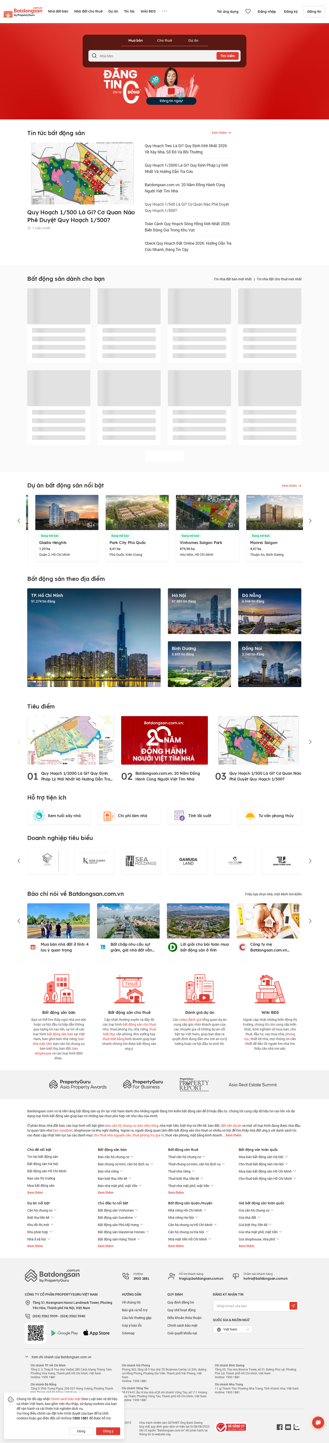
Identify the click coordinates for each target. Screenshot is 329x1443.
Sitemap (128, 1333)
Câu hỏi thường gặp (136, 1317)
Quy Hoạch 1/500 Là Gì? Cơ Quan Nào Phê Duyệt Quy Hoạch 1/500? (187, 207)
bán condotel (62, 1130)
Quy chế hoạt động (181, 1310)
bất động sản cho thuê (139, 1024)
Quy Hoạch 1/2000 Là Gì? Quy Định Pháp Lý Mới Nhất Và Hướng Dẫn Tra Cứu (186, 168)
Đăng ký (291, 11)
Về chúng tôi (131, 1302)
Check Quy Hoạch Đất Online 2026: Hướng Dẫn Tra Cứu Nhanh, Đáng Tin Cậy (188, 246)
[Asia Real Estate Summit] (252, 1084)
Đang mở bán (42, 536)
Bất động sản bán (112, 1150)
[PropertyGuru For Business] (143, 1084)
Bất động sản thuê (183, 1150)
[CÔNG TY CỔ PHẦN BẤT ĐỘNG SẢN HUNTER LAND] (188, 861)
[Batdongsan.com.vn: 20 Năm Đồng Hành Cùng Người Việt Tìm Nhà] (164, 740)
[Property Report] (194, 1084)
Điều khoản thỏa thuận (184, 1317)
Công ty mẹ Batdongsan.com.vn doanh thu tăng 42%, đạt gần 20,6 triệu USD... (273, 947)
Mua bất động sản (40, 1185)
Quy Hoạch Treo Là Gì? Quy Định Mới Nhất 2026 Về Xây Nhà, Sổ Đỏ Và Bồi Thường (186, 148)
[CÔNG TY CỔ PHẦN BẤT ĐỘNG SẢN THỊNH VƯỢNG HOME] (235, 861)
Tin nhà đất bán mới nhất (233, 279)
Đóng (81, 1431)
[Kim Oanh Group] (47, 861)
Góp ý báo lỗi (132, 1325)
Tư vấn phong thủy (276, 815)
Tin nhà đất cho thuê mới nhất (279, 279)
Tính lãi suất (199, 815)
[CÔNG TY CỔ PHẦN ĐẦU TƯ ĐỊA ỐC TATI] (282, 861)
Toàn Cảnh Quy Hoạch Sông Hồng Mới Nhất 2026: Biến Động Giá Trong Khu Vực (187, 226)
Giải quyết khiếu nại (182, 1333)
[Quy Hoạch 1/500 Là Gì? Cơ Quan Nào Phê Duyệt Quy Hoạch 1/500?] (258, 740)
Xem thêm (233, 1135)
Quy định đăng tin (180, 1302)
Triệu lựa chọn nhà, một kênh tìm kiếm (273, 894)
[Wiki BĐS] (270, 987)
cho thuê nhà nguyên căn (112, 1135)
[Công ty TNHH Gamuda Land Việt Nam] (141, 861)
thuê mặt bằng (114, 1038)
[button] (19, 521)
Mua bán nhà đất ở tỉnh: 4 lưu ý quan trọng (65, 947)
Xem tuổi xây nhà (64, 815)
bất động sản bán (60, 1034)
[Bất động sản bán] (58, 987)
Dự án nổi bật (38, 1203)
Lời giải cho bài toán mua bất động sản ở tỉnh (204, 947)
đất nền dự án (231, 1125)
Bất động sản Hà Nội (42, 1163)
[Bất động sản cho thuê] (129, 987)
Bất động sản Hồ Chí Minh (46, 1171)
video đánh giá (190, 1019)
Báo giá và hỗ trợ (134, 1310)
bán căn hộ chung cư (120, 1125)
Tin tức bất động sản (42, 1156)
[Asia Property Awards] (78, 1084)
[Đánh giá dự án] (199, 987)
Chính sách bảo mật (182, 1325)
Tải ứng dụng (227, 11)
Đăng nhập (267, 11)
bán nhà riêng (148, 1125)
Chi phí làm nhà (132, 815)
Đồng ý (108, 1431)
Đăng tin (314, 11)
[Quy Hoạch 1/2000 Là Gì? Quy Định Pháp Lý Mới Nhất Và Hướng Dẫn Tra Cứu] (70, 740)
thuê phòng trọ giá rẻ (148, 1135)
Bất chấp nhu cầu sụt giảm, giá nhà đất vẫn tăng (131, 947)
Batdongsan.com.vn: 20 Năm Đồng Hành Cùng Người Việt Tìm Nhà (185, 187)
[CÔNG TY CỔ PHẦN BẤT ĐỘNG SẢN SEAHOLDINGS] (94, 861)
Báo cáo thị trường (41, 1178)
